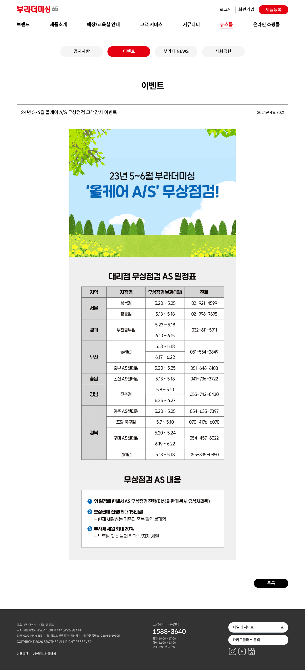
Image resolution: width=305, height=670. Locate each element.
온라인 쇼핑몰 (266, 25)
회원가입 (246, 9)
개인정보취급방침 (44, 654)
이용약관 (22, 654)
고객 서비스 (151, 25)
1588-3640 (169, 632)
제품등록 (273, 9)
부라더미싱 (38, 9)
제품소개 (58, 25)
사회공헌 (223, 51)
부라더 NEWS (176, 51)
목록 (271, 583)
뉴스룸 (226, 25)
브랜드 (23, 25)
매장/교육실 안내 (103, 25)
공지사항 (82, 51)
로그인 (226, 9)
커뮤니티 (191, 25)
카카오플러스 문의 (246, 640)
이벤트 (129, 51)
